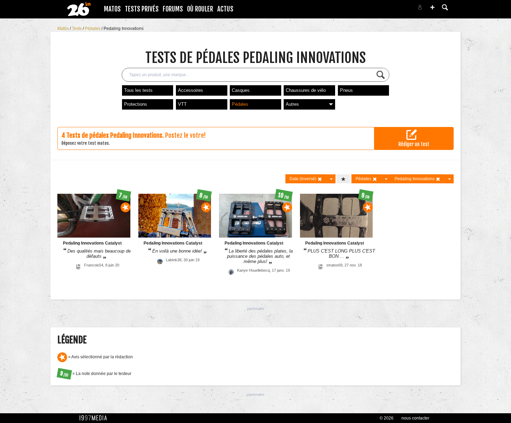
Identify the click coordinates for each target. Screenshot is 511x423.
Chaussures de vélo (306, 90)
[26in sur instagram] (392, 9)
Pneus (346, 90)
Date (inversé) (303, 178)
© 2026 (387, 418)
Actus (225, 9)
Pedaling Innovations (124, 28)
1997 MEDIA (95, 418)
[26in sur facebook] (383, 9)
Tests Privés (142, 9)
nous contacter (415, 418)
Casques (241, 90)
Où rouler (200, 9)
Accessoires (190, 90)
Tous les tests (138, 90)
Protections (135, 104)
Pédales (93, 28)
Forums (173, 9)
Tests (77, 28)
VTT (182, 104)
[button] (432, 7)
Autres (292, 104)
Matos (112, 9)
